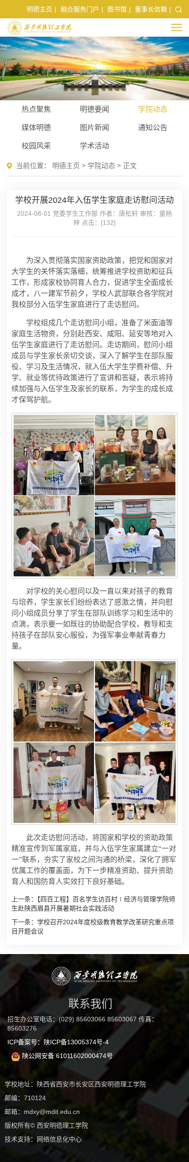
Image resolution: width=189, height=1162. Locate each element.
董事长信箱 (151, 9)
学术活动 (94, 146)
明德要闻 (94, 109)
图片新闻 (94, 127)
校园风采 (36, 146)
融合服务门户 (80, 9)
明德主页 (39, 9)
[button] (178, 9)
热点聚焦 (36, 109)
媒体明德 (36, 127)
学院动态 (152, 109)
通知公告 (152, 127)
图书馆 (117, 9)
